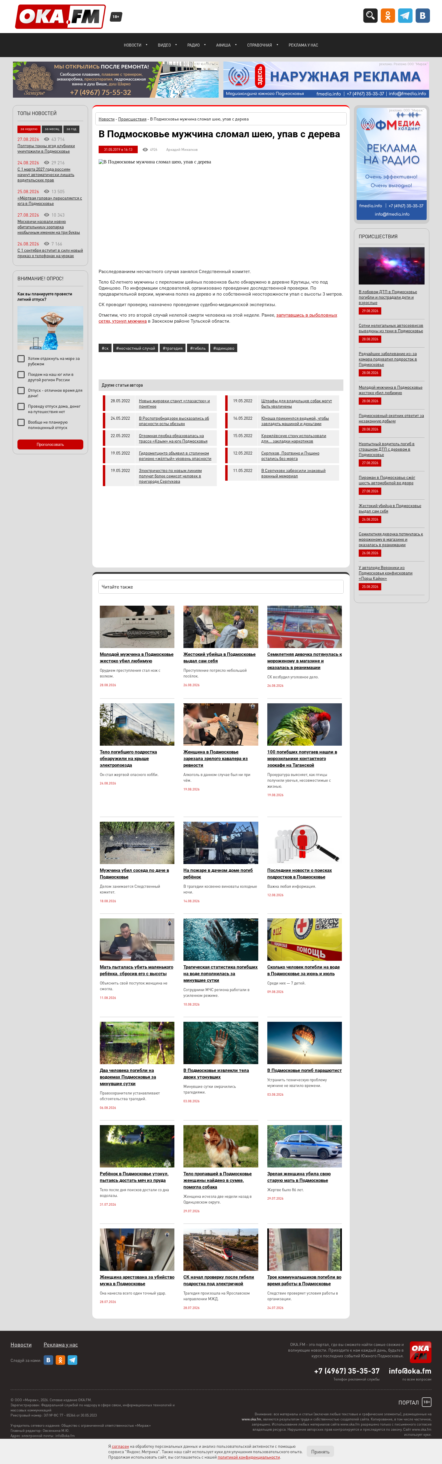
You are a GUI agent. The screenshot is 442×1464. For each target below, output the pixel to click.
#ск (105, 348)
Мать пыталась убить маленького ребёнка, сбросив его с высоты (136, 970)
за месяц (52, 128)
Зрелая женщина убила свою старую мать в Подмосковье (299, 1177)
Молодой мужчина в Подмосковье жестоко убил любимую (136, 658)
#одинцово (223, 348)
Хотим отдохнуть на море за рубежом (54, 360)
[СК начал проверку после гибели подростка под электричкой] (220, 1269)
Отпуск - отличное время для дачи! (55, 392)
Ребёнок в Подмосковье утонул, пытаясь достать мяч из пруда (134, 1177)
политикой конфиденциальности (249, 1456)
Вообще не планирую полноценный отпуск (48, 424)
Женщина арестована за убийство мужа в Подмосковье (137, 1280)
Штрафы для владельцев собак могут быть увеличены (296, 403)
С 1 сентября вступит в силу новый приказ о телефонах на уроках (50, 252)
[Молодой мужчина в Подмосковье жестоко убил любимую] (137, 646)
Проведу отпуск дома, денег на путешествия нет (54, 408)
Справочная (259, 44)
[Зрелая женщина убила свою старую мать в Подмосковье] (304, 1165)
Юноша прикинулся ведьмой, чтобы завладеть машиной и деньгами (295, 420)
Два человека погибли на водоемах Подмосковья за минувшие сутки (128, 1077)
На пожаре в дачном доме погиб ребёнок (218, 874)
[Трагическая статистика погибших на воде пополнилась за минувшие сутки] (220, 959)
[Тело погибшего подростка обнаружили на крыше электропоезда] (137, 744)
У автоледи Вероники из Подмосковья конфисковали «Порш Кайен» (386, 573)
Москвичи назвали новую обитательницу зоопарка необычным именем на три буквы (48, 226)
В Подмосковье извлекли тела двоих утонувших (216, 1074)
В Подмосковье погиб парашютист (304, 1070)
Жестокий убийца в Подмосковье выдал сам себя (219, 658)
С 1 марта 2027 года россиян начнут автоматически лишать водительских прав (45, 174)
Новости (132, 44)
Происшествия (132, 118)
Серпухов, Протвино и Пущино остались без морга (290, 455)
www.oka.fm (251, 1419)
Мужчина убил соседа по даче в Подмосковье (134, 874)
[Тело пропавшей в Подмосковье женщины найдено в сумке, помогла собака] (220, 1165)
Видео (164, 44)
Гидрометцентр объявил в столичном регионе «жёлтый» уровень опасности (175, 455)
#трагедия (173, 348)
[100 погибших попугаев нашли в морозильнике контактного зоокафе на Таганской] (304, 744)
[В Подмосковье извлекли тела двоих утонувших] (220, 1062)
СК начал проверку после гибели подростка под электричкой (218, 1280)
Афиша (223, 44)
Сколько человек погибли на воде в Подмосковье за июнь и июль (303, 970)
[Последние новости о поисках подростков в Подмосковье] (304, 862)
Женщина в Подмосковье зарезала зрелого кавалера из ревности (215, 758)
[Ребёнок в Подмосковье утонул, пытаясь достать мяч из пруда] (137, 1165)
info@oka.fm (410, 1370)
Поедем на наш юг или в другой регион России (51, 376)
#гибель (198, 348)
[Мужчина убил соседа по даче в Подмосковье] (137, 862)
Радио (193, 44)
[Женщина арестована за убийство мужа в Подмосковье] (137, 1269)
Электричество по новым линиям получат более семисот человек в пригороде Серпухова (170, 475)
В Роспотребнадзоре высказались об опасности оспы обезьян (174, 420)
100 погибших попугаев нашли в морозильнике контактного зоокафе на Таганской (302, 758)
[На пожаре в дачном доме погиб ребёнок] (220, 862)
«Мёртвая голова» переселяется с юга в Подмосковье (49, 200)
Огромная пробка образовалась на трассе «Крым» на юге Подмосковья (173, 438)
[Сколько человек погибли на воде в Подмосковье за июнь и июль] (304, 959)
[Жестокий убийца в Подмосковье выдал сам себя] (220, 646)
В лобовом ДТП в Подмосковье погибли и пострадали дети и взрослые (388, 297)
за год (71, 128)
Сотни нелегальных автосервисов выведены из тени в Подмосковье (391, 327)
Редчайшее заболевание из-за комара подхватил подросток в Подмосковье (388, 359)
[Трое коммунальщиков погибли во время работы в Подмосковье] (304, 1269)
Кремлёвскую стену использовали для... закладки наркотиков (293, 438)
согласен (120, 1446)
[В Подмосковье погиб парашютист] (304, 1062)
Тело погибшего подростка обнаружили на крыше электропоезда (128, 758)
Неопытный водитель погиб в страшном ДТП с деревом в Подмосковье (387, 449)
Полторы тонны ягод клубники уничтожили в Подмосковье (46, 148)
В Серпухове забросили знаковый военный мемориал (293, 472)
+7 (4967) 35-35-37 (347, 1370)
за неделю (29, 128)
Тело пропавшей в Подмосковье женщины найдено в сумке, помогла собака (217, 1180)
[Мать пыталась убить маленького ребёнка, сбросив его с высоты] (137, 959)
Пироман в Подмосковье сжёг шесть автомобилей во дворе (387, 479)
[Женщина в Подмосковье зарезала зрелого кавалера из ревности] (220, 744)
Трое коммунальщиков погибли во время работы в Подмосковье (304, 1280)
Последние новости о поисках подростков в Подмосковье (299, 874)
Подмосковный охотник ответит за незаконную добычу (391, 417)
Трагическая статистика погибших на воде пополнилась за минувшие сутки (220, 973)
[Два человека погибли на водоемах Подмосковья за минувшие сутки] (137, 1062)
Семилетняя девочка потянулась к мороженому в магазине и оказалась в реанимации (304, 661)
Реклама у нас (303, 44)
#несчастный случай (135, 348)
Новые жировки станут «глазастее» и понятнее (174, 403)
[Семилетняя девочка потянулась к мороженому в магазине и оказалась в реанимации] (304, 646)
